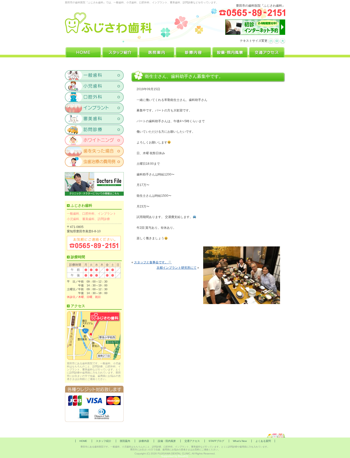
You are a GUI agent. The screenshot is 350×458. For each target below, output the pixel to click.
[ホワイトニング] (94, 140)
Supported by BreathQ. (175, 456)
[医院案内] (156, 51)
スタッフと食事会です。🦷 (153, 262)
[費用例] (94, 161)
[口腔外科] (94, 97)
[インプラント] (94, 107)
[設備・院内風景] (230, 51)
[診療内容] (193, 51)
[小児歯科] (94, 86)
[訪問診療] (94, 129)
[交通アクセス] (266, 51)
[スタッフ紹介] (120, 51)
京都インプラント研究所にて (177, 267)
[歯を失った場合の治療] (94, 150)
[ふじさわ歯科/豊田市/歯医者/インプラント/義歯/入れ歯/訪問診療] (108, 23)
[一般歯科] (94, 75)
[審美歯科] (94, 118)
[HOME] (83, 51)
